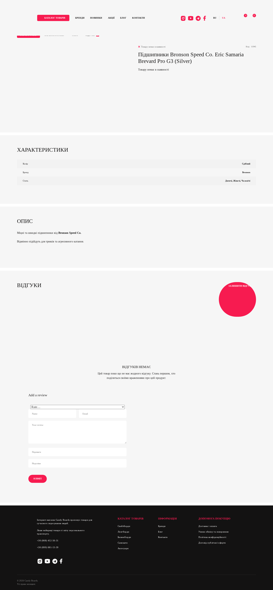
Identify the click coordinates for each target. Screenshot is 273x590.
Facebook (204, 18)
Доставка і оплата (207, 526)
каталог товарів (54, 18)
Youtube (190, 18)
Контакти (138, 18)
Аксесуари (123, 548)
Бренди (80, 18)
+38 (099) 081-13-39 (48, 547)
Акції (111, 18)
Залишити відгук (239, 286)
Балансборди (124, 537)
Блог (123, 18)
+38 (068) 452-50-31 (48, 540)
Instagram (183, 18)
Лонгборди (123, 531)
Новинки (96, 18)
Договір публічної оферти (212, 543)
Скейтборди (124, 526)
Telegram (198, 18)
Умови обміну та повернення (213, 531)
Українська (223, 18)
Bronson (246, 172)
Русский (214, 18)
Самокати (123, 543)
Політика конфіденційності (212, 537)
